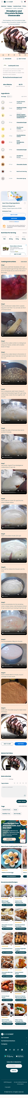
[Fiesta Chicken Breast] (21, 966)
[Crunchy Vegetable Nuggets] (21, 942)
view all (24, 845)
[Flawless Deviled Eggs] (11, 862)
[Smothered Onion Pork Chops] (21, 918)
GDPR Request (8, 1081)
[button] (2, 2)
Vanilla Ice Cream (21, 107)
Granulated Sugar (22, 122)
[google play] (9, 1055)
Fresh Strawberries (20, 141)
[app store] (19, 1055)
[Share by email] (25, 55)
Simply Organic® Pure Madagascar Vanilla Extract (21, 116)
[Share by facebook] (14, 55)
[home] (8, 2)
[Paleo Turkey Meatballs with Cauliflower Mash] (21, 1013)
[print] (3, 55)
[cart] (25, 2)
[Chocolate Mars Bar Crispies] (7, 966)
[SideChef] (7, 1034)
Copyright (7, 1086)
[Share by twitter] (20, 55)
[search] (22, 2)
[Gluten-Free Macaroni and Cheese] (21, 895)
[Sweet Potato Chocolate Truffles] (7, 1013)
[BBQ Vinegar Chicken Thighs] (7, 895)
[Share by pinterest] (9, 55)
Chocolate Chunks (22, 163)
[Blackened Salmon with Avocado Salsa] (21, 990)
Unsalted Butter (21, 135)
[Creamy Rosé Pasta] (7, 942)
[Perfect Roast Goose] (7, 990)
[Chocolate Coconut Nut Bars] (7, 918)
